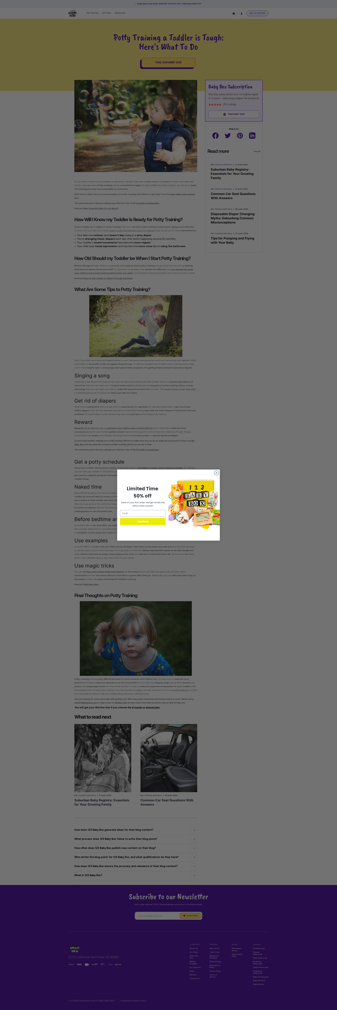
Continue (143, 521)
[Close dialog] (216, 473)
